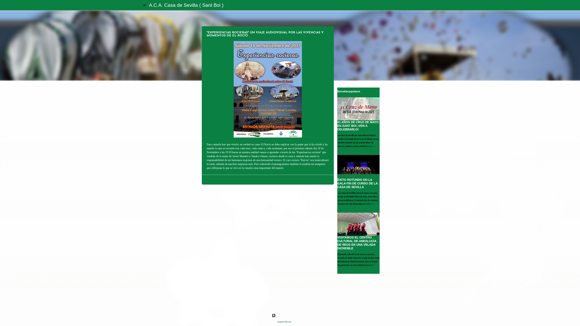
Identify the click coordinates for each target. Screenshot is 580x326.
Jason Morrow (297, 322)
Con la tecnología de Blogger (292, 315)
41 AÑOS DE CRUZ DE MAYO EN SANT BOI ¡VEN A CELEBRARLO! (358, 125)
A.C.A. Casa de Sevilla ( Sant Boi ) (186, 5)
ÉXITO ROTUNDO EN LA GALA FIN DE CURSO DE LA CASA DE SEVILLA (357, 183)
